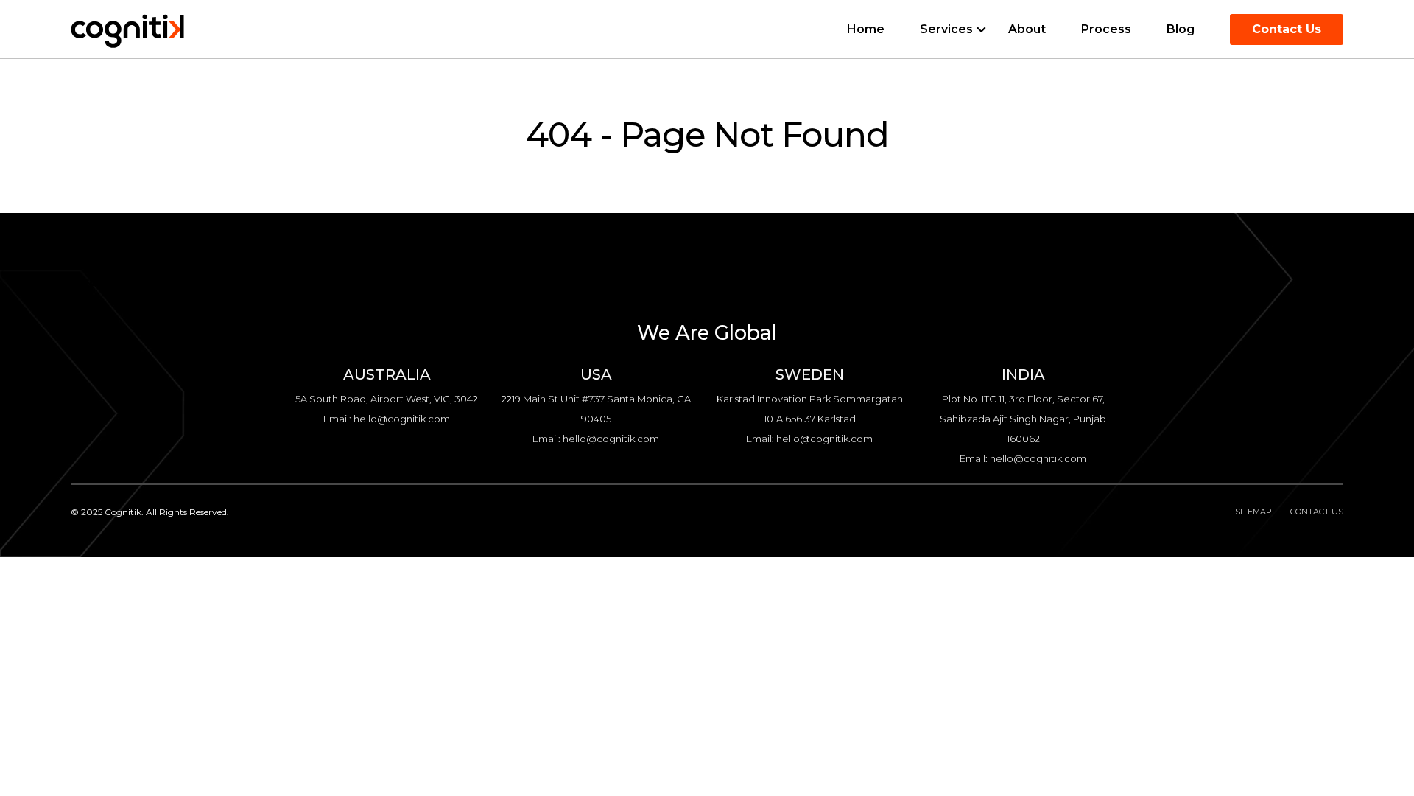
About (1027, 29)
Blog (1181, 29)
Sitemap (1253, 511)
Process (1106, 29)
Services (946, 29)
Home (865, 29)
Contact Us (1286, 29)
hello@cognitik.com (402, 419)
